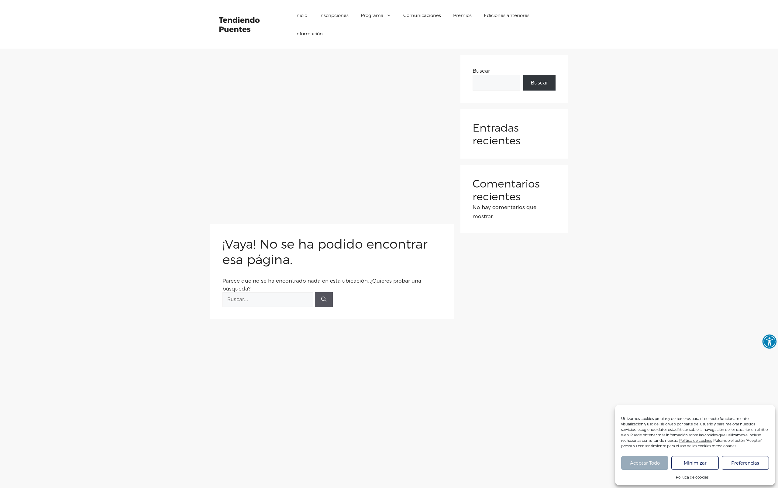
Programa (372, 15)
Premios (462, 15)
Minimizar (695, 463)
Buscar (481, 70)
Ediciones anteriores (506, 15)
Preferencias (745, 463)
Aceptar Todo (645, 463)
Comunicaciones (422, 15)
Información (309, 33)
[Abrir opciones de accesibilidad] (769, 341)
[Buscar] (324, 299)
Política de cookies (695, 440)
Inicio (301, 15)
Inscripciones (334, 15)
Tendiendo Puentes (239, 24)
